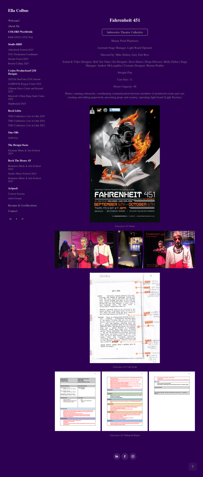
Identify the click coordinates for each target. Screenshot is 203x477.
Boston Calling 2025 (18, 63)
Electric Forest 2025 (18, 58)
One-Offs (13, 132)
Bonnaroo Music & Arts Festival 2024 (24, 167)
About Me (14, 26)
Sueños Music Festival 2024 (22, 173)
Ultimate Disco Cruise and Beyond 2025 (25, 90)
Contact (12, 211)
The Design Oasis (18, 145)
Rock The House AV (19, 160)
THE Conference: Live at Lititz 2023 (26, 125)
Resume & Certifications (22, 205)
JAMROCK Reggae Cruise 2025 (24, 83)
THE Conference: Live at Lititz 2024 (26, 120)
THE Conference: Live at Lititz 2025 (26, 116)
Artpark (13, 188)
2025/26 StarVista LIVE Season (24, 79)
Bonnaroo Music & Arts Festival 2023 (24, 179)
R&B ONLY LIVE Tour (20, 37)
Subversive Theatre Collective (125, 32)
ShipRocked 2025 (17, 103)
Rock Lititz (14, 111)
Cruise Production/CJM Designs (22, 72)
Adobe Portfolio (131, 466)
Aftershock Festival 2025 (20, 49)
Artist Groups (15, 198)
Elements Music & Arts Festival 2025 (24, 152)
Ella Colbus (18, 10)
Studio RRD (15, 44)
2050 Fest (13, 137)
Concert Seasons (16, 193)
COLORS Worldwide (20, 32)
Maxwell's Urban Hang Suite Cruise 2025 (26, 97)
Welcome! (14, 21)
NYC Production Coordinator (23, 54)
